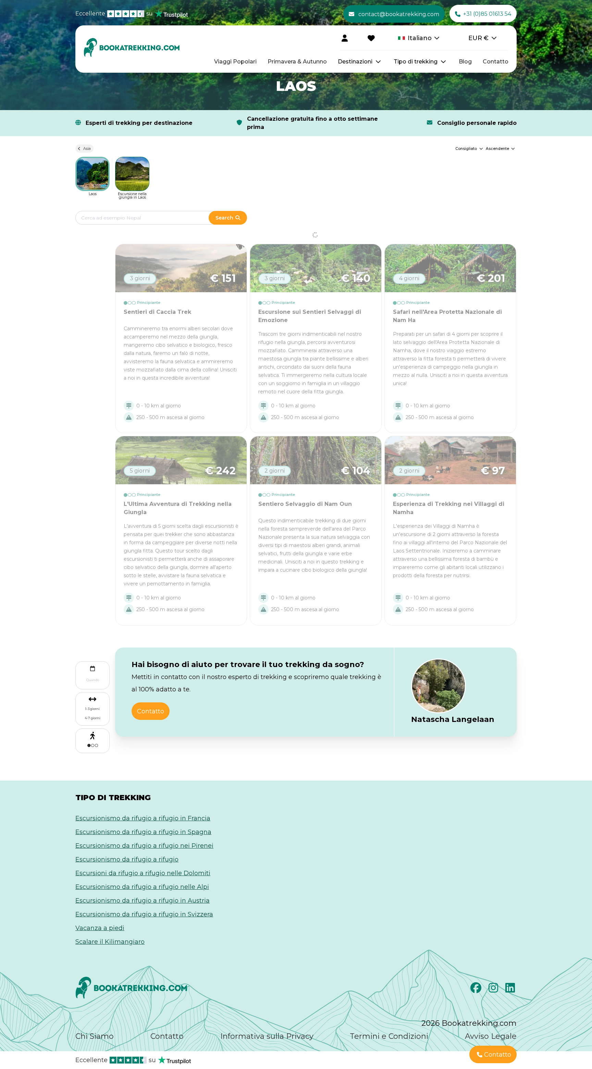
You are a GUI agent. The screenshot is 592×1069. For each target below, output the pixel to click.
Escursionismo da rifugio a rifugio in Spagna (143, 832)
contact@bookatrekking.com (398, 14)
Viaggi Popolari (235, 61)
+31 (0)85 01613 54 (487, 14)
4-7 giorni (92, 718)
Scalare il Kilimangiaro (110, 942)
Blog (465, 61)
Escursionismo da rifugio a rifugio (126, 859)
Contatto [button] (150, 711)
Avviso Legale (491, 1036)
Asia (87, 148)
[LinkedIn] (511, 990)
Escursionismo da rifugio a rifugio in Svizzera (144, 914)
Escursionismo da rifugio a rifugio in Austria (142, 900)
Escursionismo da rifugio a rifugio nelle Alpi (142, 887)
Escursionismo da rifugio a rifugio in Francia (142, 818)
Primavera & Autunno (297, 61)
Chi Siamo (94, 1036)
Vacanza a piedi (99, 928)
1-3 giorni (92, 709)
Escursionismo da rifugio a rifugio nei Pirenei (144, 846)
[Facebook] (476, 990)
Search (224, 218)
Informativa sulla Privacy (266, 1036)
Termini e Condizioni (389, 1036)
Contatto (495, 61)
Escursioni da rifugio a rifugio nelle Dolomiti (142, 873)
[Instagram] (494, 990)
